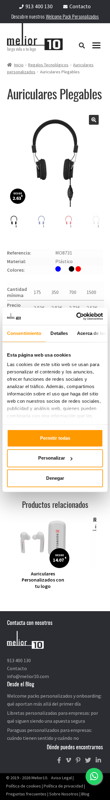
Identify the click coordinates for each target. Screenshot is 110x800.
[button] (94, 120)
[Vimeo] (68, 760)
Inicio (19, 65)
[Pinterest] (78, 760)
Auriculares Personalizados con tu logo (43, 580)
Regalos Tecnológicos (48, 65)
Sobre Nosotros (64, 794)
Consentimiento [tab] (24, 333)
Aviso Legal (61, 777)
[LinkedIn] (98, 760)
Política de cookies (23, 786)
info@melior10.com (28, 676)
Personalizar (51, 458)
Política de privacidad (63, 786)
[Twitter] (88, 760)
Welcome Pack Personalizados (72, 17)
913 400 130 (39, 6)
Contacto (80, 6)
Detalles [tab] (59, 333)
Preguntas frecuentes (26, 794)
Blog (85, 794)
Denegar (55, 478)
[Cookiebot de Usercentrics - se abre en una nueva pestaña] (77, 316)
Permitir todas (55, 438)
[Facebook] (59, 760)
